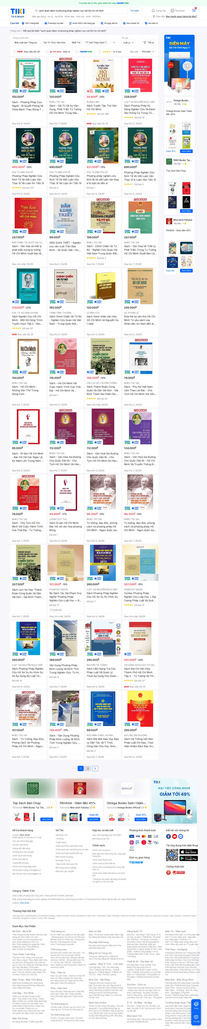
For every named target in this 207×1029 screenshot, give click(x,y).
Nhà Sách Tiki (134, 1016)
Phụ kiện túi (78, 1009)
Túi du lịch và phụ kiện (104, 934)
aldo (109, 916)
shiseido (16, 918)
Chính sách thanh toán (102, 860)
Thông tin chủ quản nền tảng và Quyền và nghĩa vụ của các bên (109, 880)
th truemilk (43, 916)
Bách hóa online (140, 947)
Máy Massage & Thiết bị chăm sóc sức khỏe (29, 1002)
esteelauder (31, 916)
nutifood (125, 916)
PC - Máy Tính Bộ (101, 974)
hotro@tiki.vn (35, 870)
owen (58, 916)
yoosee (164, 916)
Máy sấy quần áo (178, 944)
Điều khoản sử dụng (64, 857)
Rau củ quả (22, 960)
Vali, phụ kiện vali (115, 937)
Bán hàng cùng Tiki (100, 839)
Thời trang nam (59, 949)
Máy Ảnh (188, 997)
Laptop (113, 974)
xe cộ (50, 16)
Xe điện (152, 1006)
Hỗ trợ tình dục (34, 1011)
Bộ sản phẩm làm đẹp (28, 1012)
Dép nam (64, 994)
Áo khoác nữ (71, 937)
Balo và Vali (95, 931)
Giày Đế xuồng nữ (67, 983)
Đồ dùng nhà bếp (19, 1022)
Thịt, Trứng (26, 957)
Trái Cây (16, 957)
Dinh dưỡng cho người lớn (28, 944)
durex (73, 916)
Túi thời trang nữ (59, 1004)
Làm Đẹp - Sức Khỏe (23, 993)
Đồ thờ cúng (99, 995)
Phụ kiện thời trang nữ (98, 945)
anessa (156, 916)
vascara (15, 916)
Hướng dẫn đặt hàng (21, 848)
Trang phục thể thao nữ (175, 953)
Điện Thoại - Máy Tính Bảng (27, 979)
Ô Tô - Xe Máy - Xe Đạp (139, 1002)
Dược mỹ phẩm (36, 1013)
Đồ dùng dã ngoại (182, 955)
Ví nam (54, 1018)
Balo (91, 934)
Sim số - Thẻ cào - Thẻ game (149, 997)
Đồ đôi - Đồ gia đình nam (70, 960)
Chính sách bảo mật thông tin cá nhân (72, 849)
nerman (140, 916)
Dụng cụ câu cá (177, 962)
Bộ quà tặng (101, 1018)
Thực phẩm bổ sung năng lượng (182, 971)
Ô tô (142, 1008)
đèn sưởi (178, 1006)
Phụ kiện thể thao (182, 957)
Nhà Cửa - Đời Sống (99, 979)
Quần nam (67, 953)
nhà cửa (80, 16)
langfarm (26, 918)
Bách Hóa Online (98, 1002)
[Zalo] (180, 836)
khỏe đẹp (69, 16)
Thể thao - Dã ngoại (139, 939)
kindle (132, 916)
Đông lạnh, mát (30, 962)
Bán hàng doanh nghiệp (66, 868)
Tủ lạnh (173, 937)
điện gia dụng (39, 16)
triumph (116, 916)
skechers (101, 916)
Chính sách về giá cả (101, 850)
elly (89, 916)
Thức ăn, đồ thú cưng (26, 972)
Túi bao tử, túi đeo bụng (73, 1020)
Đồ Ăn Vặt (98, 1013)
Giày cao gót (56, 976)
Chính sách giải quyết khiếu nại (69, 853)
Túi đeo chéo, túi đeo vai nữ (63, 1007)
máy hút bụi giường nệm (181, 1016)
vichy (40, 918)
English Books (142, 1022)
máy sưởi (169, 1006)
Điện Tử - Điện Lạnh (175, 931)
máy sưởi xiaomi (185, 1015)
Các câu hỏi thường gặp (22, 841)
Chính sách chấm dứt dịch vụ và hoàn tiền (108, 874)
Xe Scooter (150, 1008)
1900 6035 (24, 903)
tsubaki (51, 918)
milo (94, 916)
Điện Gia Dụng (19, 1018)
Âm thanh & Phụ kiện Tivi (176, 934)
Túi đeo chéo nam (66, 1018)
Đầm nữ (60, 934)
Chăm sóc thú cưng (97, 1006)
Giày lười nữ (73, 980)
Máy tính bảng (24, 988)
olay (172, 916)
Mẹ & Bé (143, 944)
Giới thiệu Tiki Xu (63, 860)
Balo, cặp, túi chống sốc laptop (106, 935)
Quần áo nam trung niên (66, 965)
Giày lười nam (56, 991)
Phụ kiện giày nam (64, 996)
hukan (33, 918)
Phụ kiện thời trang (99, 942)
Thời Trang (150, 934)
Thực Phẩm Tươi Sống (23, 954)
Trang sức (93, 956)
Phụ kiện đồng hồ (101, 959)
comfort (186, 916)
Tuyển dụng (61, 842)
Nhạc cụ (109, 995)
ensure (66, 916)
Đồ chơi (39, 934)
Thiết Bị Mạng (104, 972)
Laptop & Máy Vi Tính (147, 949)
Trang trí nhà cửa (96, 983)
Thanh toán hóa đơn (135, 988)
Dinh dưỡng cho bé (26, 942)
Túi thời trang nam (60, 1014)
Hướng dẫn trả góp (20, 863)
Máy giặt (174, 939)
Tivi (171, 942)
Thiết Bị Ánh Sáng (182, 985)
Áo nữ (53, 934)
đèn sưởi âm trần (177, 1023)
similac (178, 916)
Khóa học (150, 988)
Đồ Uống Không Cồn (104, 1015)
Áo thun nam (56, 953)
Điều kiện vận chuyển (65, 871)
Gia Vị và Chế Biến (102, 1011)
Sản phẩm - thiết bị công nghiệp (144, 950)
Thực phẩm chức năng (27, 999)
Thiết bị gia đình (36, 1022)
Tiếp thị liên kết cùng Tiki (67, 864)
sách (88, 16)
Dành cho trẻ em (25, 970)
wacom (148, 916)
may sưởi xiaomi (179, 1013)
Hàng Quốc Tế (134, 931)
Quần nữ (69, 934)
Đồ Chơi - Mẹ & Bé (21, 931)
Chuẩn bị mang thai (26, 949)
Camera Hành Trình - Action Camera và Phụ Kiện (182, 987)
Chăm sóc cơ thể (25, 1001)
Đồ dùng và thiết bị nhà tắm (107, 990)
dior (22, 916)
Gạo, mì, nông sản (26, 965)
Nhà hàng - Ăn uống (141, 993)
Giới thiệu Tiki (61, 835)
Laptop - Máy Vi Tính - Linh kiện (106, 964)
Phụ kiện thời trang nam (105, 946)
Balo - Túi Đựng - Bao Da (181, 990)
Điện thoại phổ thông (26, 985)
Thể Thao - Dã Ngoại (176, 949)
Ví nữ (78, 1007)
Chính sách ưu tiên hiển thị (103, 863)
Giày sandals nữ (66, 978)
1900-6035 (25, 835)
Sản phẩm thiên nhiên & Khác (27, 1004)
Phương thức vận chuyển (23, 852)
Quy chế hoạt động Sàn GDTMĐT (107, 835)
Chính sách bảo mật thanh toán (69, 846)
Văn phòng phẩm (149, 1019)
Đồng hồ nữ (104, 956)
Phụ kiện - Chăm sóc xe (137, 1006)
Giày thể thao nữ (187, 970)
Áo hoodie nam (62, 957)
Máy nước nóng (181, 942)
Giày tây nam (69, 991)
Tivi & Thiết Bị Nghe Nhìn (142, 952)
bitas (193, 916)
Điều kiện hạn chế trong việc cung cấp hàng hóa (109, 855)
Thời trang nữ (58, 931)
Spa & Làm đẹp (145, 990)
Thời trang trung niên (65, 944)
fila (45, 918)
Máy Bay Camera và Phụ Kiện (181, 996)
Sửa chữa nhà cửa (101, 985)
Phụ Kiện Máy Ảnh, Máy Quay (178, 983)
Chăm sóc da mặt (20, 996)
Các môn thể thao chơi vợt (182, 966)
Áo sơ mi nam (68, 955)
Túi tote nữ (67, 1009)
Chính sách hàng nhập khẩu (24, 866)
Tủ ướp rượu (193, 944)
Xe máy (135, 1008)
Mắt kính (112, 945)
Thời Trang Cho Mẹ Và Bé (23, 934)
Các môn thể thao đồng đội (182, 965)
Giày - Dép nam (59, 988)
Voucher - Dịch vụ (136, 984)
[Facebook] (168, 836)
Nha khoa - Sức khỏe (143, 995)
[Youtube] (174, 836)
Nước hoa (22, 1011)
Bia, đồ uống (22, 967)
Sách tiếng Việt (133, 1019)
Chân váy (69, 939)
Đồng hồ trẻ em (117, 959)
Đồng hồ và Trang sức (100, 953)
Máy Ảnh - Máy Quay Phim (179, 979)
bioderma (81, 916)
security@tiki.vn (34, 874)
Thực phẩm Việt (35, 960)
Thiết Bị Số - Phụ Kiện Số (140, 961)
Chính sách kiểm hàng (22, 855)
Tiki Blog (59, 839)
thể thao (97, 16)
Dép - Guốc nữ (69, 976)
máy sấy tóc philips (184, 1008)
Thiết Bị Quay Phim (180, 995)
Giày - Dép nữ (58, 972)
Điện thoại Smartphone (22, 983)
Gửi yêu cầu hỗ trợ (20, 845)
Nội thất (101, 988)
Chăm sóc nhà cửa (29, 974)
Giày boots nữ (61, 980)
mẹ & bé (59, 16)
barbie (52, 916)
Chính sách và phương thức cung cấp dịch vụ (108, 868)
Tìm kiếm (134, 10)
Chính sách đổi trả (20, 859)
